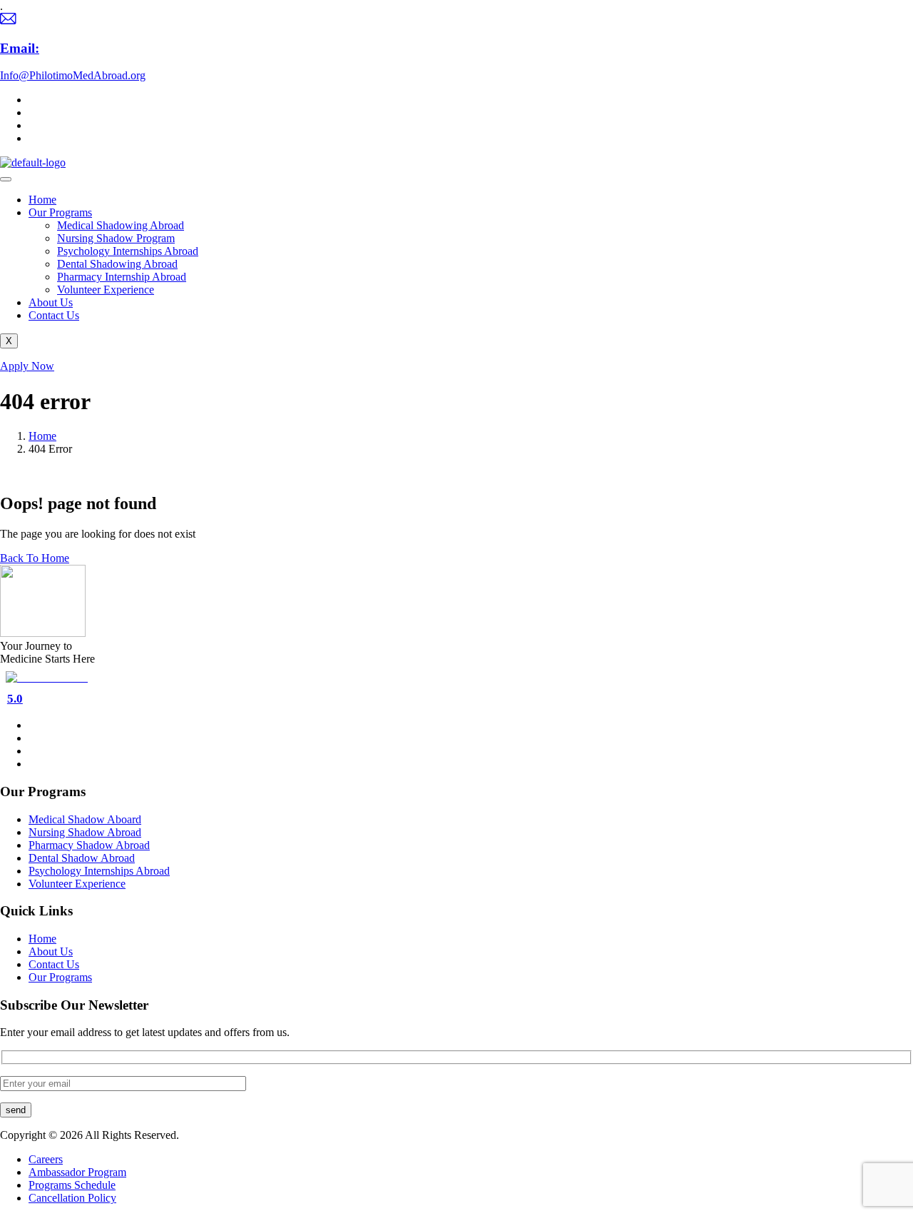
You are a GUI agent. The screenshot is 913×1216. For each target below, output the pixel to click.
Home (42, 200)
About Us (51, 302)
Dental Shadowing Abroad (117, 264)
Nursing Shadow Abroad (85, 832)
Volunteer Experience (105, 289)
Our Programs (60, 212)
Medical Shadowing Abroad (120, 225)
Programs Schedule (72, 1185)
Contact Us (54, 315)
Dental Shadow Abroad (82, 858)
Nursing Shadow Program (116, 238)
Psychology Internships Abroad (127, 251)
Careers (46, 1159)
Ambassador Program (77, 1172)
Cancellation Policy (72, 1198)
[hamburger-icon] (5, 179)
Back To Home (34, 558)
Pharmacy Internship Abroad (121, 277)
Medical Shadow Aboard (85, 819)
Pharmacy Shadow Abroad (89, 845)
